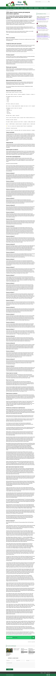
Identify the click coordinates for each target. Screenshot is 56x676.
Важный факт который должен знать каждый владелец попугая (31, 653)
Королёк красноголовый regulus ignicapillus (24, 652)
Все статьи (48, 672)
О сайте (45, 672)
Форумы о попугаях (16, 649)
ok (47, 675)
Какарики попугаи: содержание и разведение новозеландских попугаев (43, 36)
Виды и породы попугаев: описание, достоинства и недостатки (8, 654)
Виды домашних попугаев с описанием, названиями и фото (42, 28)
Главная (41, 672)
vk (49, 675)
